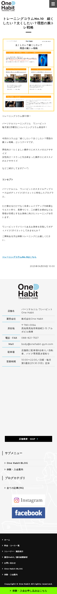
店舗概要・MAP (27, 439)
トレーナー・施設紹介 (14, 551)
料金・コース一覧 (12, 545)
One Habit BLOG (17, 463)
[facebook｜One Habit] (28, 512)
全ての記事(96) (15, 488)
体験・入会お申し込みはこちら (29, 590)
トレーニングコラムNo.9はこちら (19, 257)
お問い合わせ (10, 563)
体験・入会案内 (15, 469)
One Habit (24, 584)
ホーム (7, 540)
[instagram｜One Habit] (28, 499)
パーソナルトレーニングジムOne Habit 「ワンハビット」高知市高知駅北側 (8, 6)
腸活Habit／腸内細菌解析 (16, 557)
